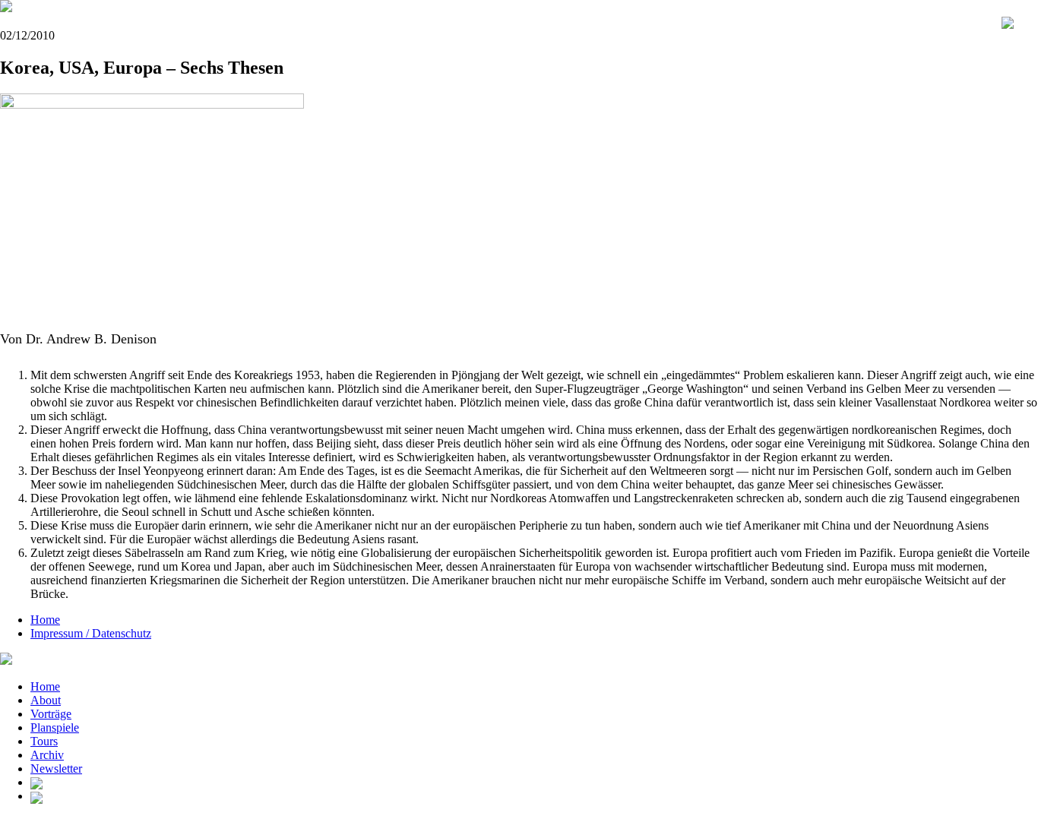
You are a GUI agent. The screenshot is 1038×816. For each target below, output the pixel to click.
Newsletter (56, 768)
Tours (44, 741)
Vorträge (50, 713)
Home (45, 619)
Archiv (47, 754)
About (45, 700)
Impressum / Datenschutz (90, 633)
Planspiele (54, 727)
